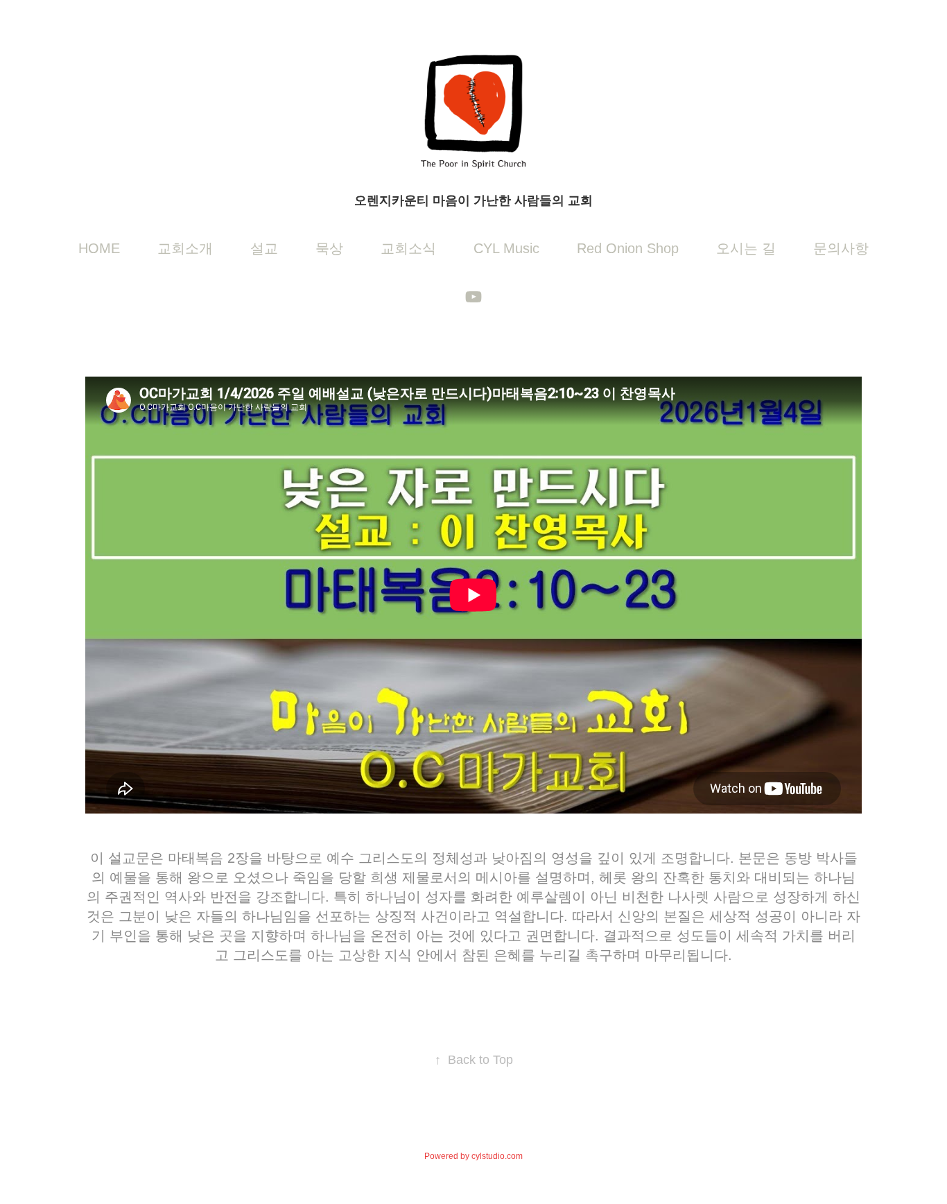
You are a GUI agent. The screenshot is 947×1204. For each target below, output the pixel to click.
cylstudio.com (497, 1156)
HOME (99, 248)
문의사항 (841, 248)
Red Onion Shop (628, 248)
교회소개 (185, 248)
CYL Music (506, 248)
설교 (264, 248)
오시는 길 (746, 248)
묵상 (329, 248)
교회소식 (408, 248)
